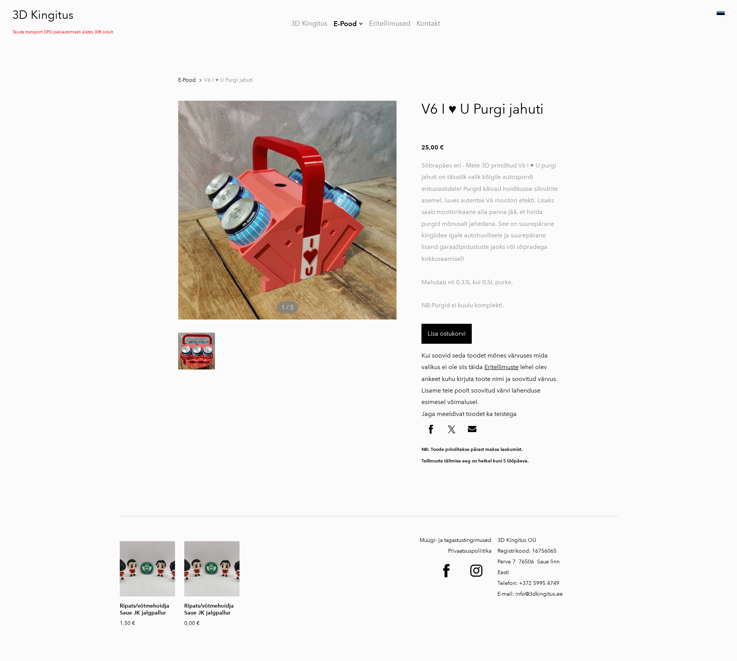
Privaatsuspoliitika (469, 551)
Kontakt (428, 23)
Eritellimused (389, 23)
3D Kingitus (42, 15)
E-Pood (345, 24)
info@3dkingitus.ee (539, 594)
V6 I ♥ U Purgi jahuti (228, 80)
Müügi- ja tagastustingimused (455, 540)
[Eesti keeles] (720, 14)
